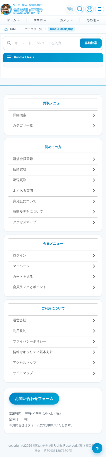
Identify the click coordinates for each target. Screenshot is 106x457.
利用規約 (19, 331)
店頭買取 (19, 169)
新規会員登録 (23, 159)
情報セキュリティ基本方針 (33, 352)
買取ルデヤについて (28, 211)
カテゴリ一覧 (23, 125)
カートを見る (23, 276)
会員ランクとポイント (29, 287)
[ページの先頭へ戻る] (97, 448)
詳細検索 (91, 43)
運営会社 (19, 320)
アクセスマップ (24, 222)
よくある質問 (23, 190)
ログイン (19, 255)
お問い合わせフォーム (34, 398)
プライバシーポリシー (29, 341)
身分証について (24, 201)
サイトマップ (23, 373)
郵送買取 (19, 180)
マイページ (21, 266)
